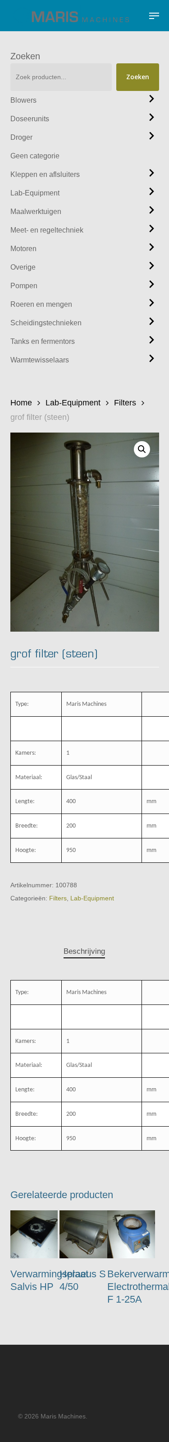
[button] (154, 15)
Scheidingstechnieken (46, 323)
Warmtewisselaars (39, 360)
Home (21, 402)
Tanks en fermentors (42, 341)
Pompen (23, 286)
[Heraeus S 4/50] (83, 1234)
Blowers (23, 100)
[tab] (84, 951)
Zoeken (25, 56)
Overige (23, 267)
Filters (125, 402)
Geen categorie (34, 156)
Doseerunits (29, 119)
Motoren (23, 248)
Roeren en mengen (41, 304)
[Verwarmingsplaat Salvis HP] (34, 1234)
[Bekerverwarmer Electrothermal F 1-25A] (131, 1234)
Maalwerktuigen (35, 211)
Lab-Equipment (34, 193)
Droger (21, 137)
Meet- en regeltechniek (46, 230)
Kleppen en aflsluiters (45, 174)
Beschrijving (84, 951)
